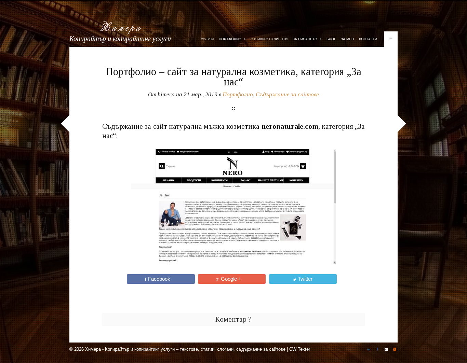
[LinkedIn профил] (369, 350)
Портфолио (232, 39)
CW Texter (299, 349)
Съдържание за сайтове (287, 94)
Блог (331, 39)
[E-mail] (386, 350)
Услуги (207, 39)
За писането (307, 39)
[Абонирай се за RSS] (394, 350)
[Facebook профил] (377, 350)
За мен (347, 39)
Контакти (368, 39)
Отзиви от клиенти (269, 39)
